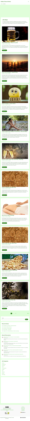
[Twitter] (21, 417)
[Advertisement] (15, 10)
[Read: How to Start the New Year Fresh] (15, 234)
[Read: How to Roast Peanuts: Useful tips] (15, 261)
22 (15, 313)
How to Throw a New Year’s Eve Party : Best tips (12, 159)
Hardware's (3, 365)
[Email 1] (25, 417)
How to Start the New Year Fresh (9, 243)
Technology (3, 374)
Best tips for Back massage (8, 215)
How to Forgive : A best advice (8, 103)
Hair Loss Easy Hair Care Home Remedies (15, 345)
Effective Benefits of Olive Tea (8, 299)
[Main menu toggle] (28, 1)
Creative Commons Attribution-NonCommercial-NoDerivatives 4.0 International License (7, 410)
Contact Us (23, 410)
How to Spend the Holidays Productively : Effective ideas (14, 131)
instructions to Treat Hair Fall (14, 341)
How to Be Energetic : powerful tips (10, 72)
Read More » (4, 50)
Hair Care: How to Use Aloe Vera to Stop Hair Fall (16, 354)
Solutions (3, 373)
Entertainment (4, 364)
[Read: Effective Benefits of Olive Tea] (15, 290)
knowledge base (4, 368)
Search (27, 319)
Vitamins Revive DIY (6, 341)
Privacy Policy (23, 407)
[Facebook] (20, 417)
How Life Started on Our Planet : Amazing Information (9, 325)
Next (28, 313)
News (2, 370)
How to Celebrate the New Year (9, 187)
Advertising (22, 409)
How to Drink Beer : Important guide (10, 42)
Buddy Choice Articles (6, 1)
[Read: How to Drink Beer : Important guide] (15, 34)
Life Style (3, 73)
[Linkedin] (24, 417)
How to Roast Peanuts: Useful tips (9, 270)
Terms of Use (23, 408)
